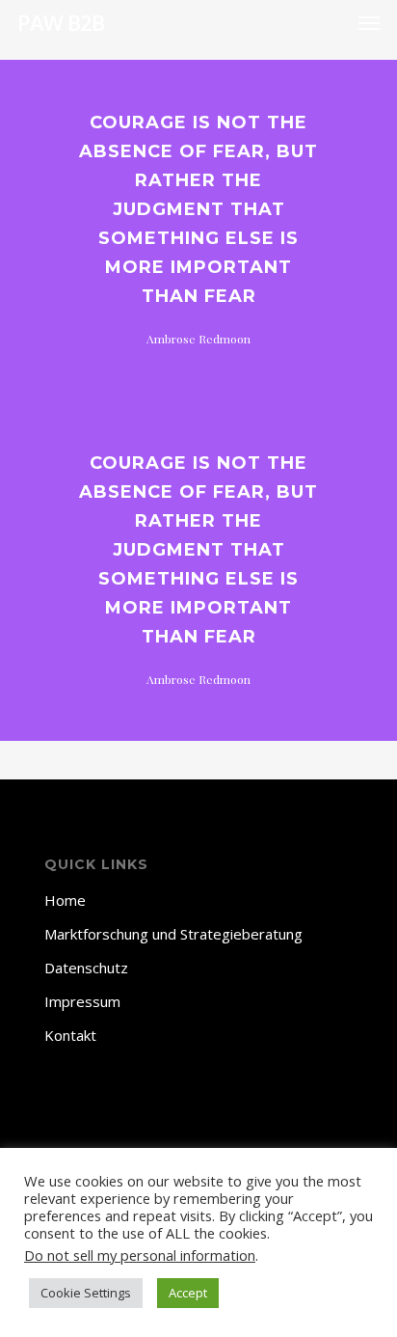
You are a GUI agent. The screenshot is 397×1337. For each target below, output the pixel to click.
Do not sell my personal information (139, 1255)
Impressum (82, 1001)
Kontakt (70, 1035)
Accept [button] (188, 1292)
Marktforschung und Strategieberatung (173, 933)
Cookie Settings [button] (85, 1292)
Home (65, 900)
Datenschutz (86, 967)
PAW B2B (60, 22)
